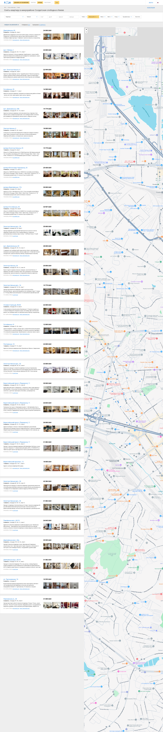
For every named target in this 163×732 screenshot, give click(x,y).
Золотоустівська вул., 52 (12, 364)
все (29, 24)
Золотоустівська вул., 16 (12, 285)
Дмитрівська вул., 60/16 (12, 560)
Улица (116, 16)
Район (83, 16)
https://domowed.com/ (25, 40)
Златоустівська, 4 (9, 128)
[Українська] (157, 1)
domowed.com (16, 40)
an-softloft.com (16, 157)
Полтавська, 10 (8, 344)
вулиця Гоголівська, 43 (11, 207)
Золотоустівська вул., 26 (12, 501)
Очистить (137, 16)
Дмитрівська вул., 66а (11, 540)
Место (109, 16)
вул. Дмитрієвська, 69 (11, 246)
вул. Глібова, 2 (8, 50)
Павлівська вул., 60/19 (11, 520)
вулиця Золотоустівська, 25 (13, 148)
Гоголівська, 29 (8, 89)
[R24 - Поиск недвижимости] (7, 2)
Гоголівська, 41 (8, 324)
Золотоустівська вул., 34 (12, 226)
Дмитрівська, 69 (9, 30)
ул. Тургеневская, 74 (10, 579)
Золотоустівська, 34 (10, 266)
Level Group (15, 236)
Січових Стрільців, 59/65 (12, 305)
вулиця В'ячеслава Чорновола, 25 (15, 168)
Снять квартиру (12, 7)
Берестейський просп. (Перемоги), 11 (16, 383)
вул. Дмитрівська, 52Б (11, 109)
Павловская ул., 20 (10, 599)
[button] (86, 29)
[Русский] (157, 2)
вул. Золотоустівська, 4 (11, 70)
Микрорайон (93, 16)
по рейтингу (42, 24)
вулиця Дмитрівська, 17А (12, 187)
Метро (102, 16)
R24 (5, 7)
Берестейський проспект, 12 (13, 462)
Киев (57, 2)
